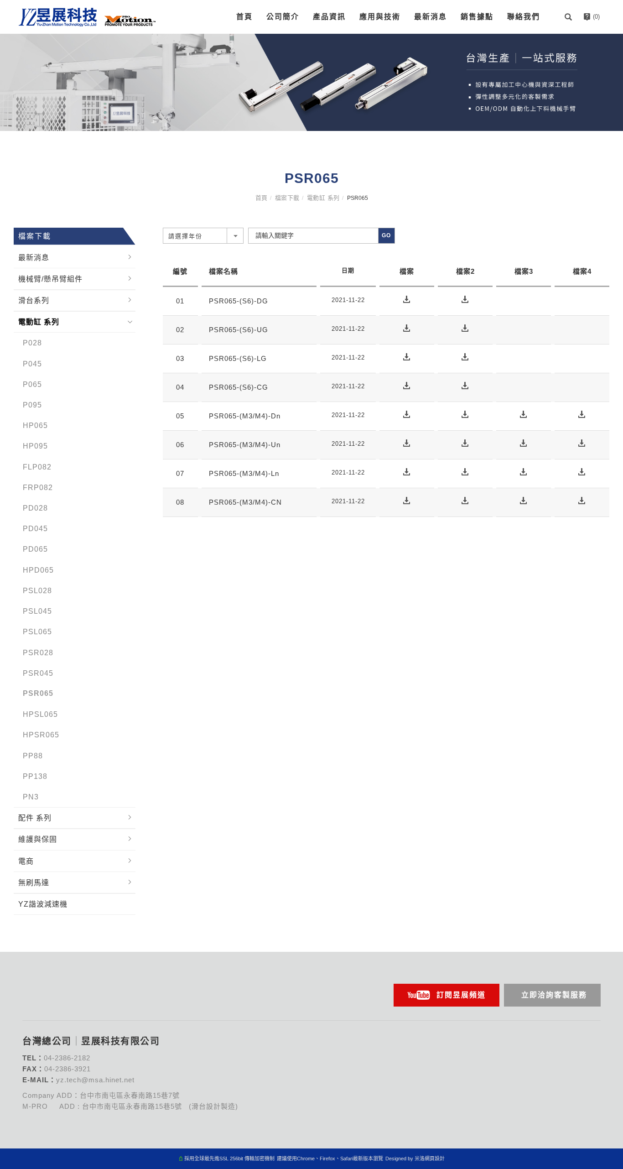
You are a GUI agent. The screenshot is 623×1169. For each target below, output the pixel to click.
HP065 (35, 425)
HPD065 (38, 570)
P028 (32, 343)
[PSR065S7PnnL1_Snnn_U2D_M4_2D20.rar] (524, 471)
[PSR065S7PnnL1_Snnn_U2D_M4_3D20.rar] (582, 471)
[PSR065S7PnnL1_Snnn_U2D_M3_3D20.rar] (465, 471)
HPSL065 (40, 714)
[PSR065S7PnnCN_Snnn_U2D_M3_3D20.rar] (465, 500)
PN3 (31, 796)
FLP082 (37, 466)
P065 (32, 384)
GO (386, 235)
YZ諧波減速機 (42, 904)
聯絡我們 (523, 17)
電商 (26, 861)
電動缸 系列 (323, 197)
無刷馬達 (33, 882)
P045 (32, 363)
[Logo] (87, 16)
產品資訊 (329, 17)
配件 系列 (35, 818)
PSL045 (37, 611)
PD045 (35, 528)
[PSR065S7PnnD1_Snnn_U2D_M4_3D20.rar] (582, 414)
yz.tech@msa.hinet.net (95, 1080)
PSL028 (37, 590)
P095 (32, 405)
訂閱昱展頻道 (461, 995)
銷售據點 (477, 17)
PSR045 (38, 673)
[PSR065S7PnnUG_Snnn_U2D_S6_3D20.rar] (465, 328)
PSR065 (38, 693)
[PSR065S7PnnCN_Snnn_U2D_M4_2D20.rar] (524, 500)
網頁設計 (435, 1158)
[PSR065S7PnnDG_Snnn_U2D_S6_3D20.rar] (465, 299)
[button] (569, 17)
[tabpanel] (311, 82)
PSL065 (37, 632)
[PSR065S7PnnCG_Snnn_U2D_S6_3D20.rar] (465, 385)
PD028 (35, 508)
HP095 (35, 446)
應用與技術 (379, 17)
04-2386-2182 (67, 1058)
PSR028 (38, 652)
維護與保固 (37, 839)
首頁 (244, 17)
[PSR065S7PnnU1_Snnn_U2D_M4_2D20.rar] (524, 443)
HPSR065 (41, 735)
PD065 (35, 549)
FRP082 (38, 487)
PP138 (35, 776)
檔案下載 (287, 197)
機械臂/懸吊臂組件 (50, 278)
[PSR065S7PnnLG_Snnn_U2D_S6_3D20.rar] (465, 356)
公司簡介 (282, 17)
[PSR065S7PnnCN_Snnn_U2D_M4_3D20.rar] (582, 500)
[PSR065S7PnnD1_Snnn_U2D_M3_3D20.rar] (465, 414)
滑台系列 (33, 300)
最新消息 (430, 17)
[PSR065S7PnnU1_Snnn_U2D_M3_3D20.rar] (465, 443)
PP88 (33, 755)
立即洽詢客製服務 (554, 995)
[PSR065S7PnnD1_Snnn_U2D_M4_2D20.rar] (524, 414)
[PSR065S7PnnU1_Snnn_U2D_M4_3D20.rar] (582, 443)
